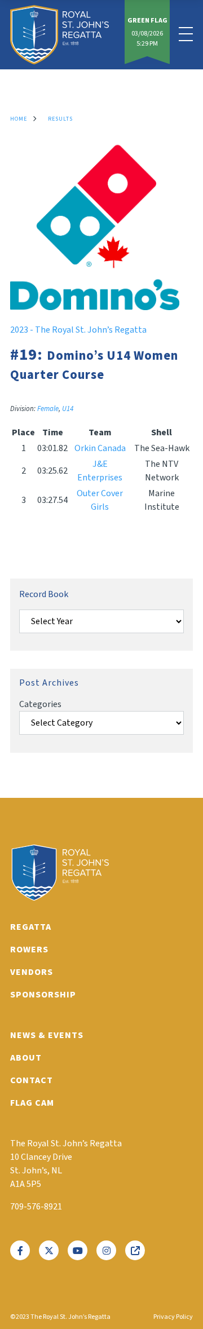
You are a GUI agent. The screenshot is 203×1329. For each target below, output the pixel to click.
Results (60, 119)
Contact (31, 1080)
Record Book (43, 594)
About (26, 1058)
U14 (67, 409)
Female (48, 409)
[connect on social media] (20, 1250)
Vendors (31, 972)
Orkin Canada (100, 448)
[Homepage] (59, 34)
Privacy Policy (173, 1317)
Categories (40, 704)
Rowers (29, 949)
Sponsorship (43, 994)
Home (18, 119)
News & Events (46, 1035)
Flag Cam (32, 1103)
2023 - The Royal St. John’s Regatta (78, 330)
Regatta (30, 927)
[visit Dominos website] (94, 307)
